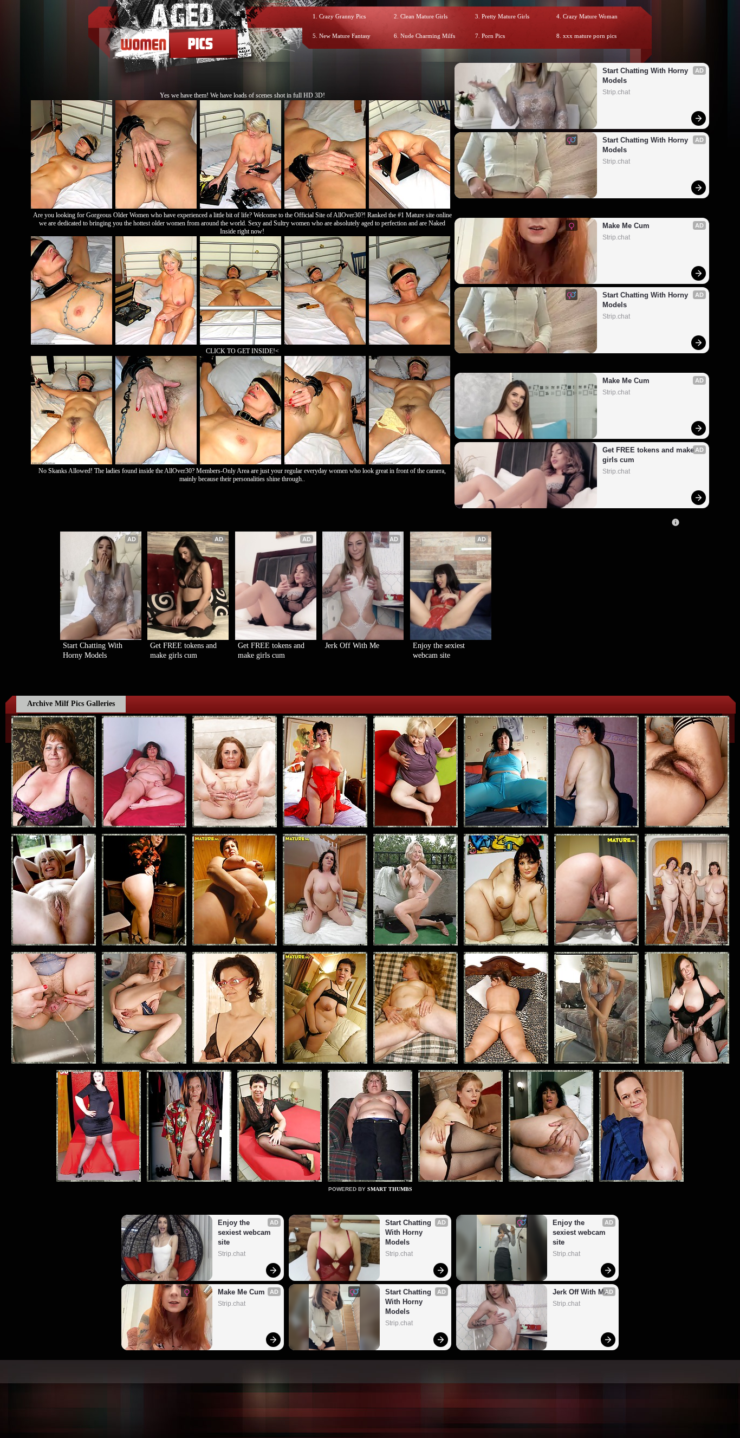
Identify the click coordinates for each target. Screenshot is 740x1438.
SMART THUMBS (389, 1189)
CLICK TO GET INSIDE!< (242, 351)
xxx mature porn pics (589, 36)
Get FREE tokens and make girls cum (649, 455)
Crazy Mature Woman (590, 16)
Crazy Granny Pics (342, 16)
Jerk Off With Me (352, 646)
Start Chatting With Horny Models (646, 76)
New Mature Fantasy (345, 36)
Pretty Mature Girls (505, 16)
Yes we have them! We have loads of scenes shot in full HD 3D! (242, 95)
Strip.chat (616, 92)
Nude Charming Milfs (427, 36)
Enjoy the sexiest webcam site (440, 650)
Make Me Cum (626, 226)
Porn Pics (493, 36)
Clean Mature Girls (423, 16)
